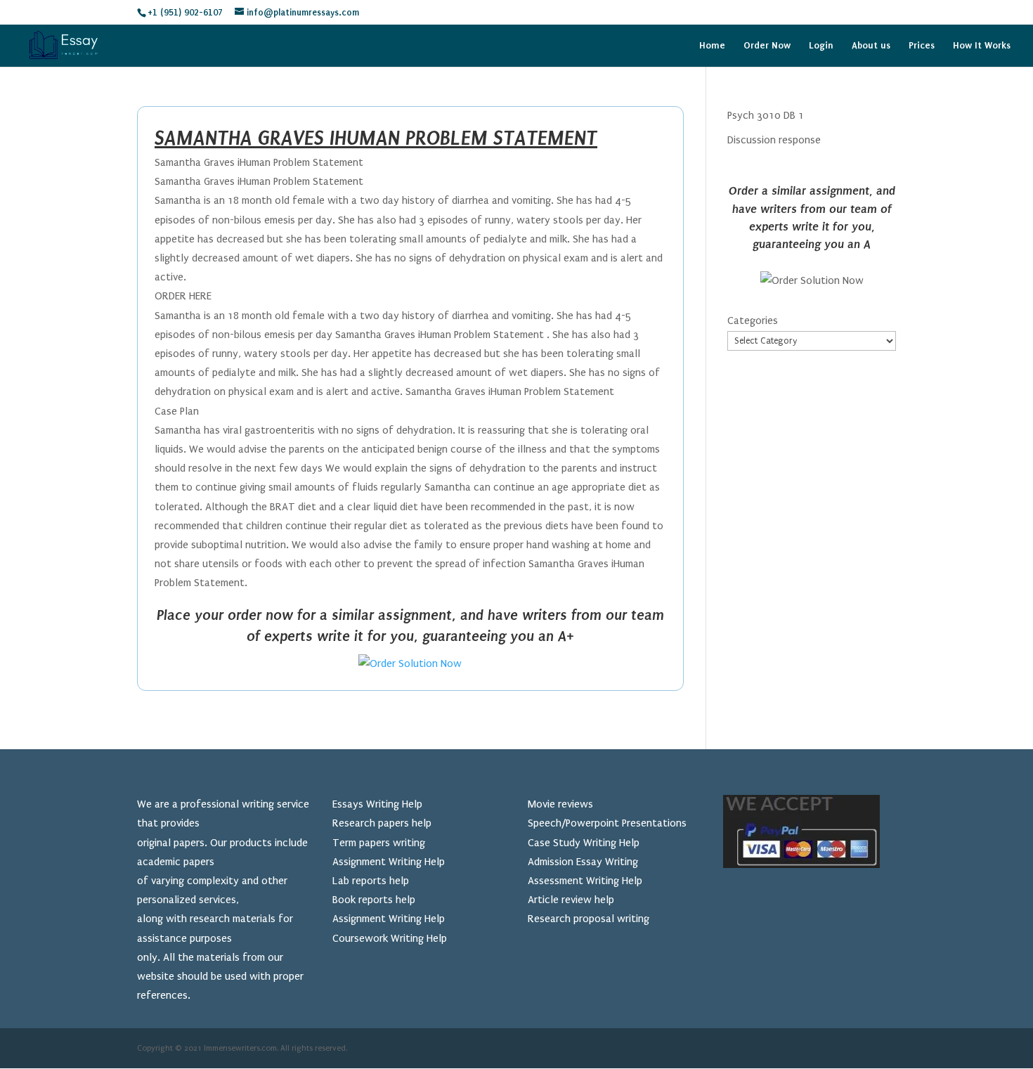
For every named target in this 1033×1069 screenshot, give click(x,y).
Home (712, 46)
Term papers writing (378, 842)
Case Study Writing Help (583, 842)
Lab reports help (370, 880)
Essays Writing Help (377, 804)
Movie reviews (560, 804)
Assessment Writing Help (585, 880)
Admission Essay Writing (583, 861)
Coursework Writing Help (389, 938)
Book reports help (373, 899)
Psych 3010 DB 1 (765, 115)
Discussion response (774, 140)
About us (871, 46)
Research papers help (381, 823)
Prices (922, 46)
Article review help (571, 899)
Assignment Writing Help (388, 861)
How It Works (982, 46)
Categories (752, 320)
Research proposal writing (588, 918)
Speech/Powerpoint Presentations (607, 823)
